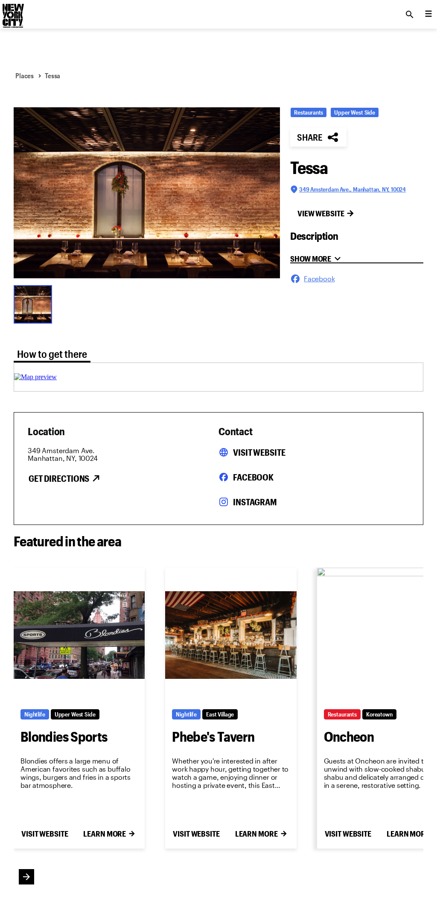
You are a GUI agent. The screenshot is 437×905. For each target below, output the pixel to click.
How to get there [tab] (52, 354)
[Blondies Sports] (79, 635)
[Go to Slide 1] (35, 303)
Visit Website (259, 452)
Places (24, 75)
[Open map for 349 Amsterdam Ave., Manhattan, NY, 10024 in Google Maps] (35, 376)
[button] (147, 192)
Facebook (253, 477)
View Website (320, 213)
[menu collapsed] (428, 14)
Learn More (104, 833)
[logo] (12, 12)
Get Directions (59, 478)
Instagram (255, 502)
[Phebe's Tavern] (230, 635)
